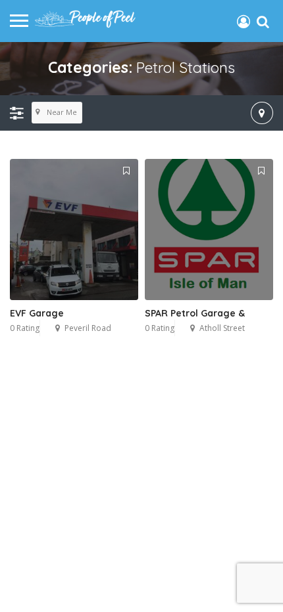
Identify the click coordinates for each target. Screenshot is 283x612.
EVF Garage (37, 313)
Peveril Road (87, 328)
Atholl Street (222, 328)
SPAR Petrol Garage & (195, 313)
